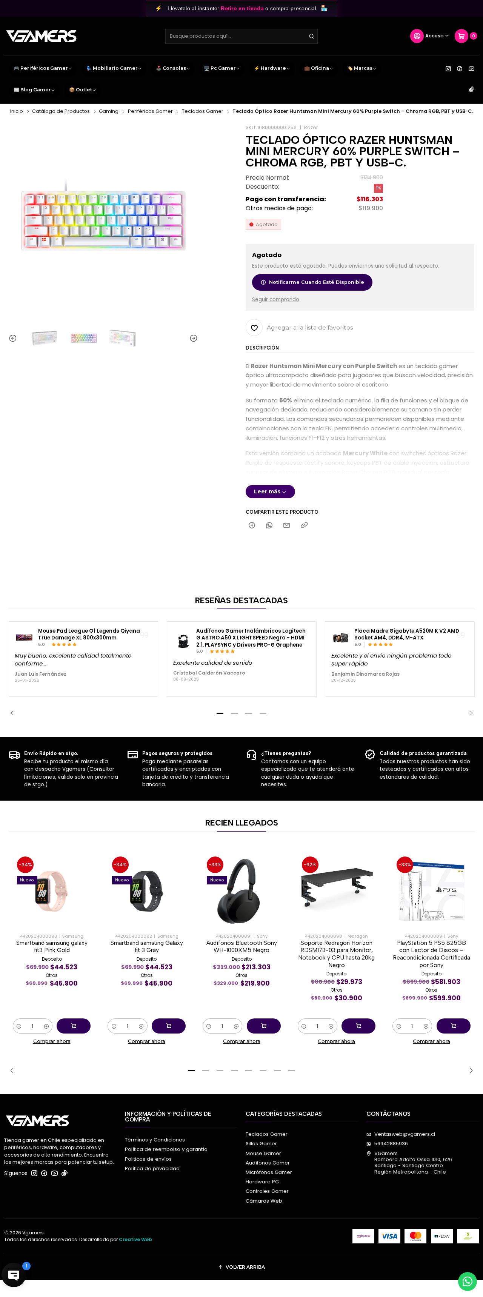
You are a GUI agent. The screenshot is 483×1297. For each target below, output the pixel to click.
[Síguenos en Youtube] (471, 68)
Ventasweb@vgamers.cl (404, 1134)
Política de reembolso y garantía (166, 1149)
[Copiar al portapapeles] (304, 525)
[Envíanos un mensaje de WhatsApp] (467, 1281)
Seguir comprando (275, 299)
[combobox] (241, 36)
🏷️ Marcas (359, 68)
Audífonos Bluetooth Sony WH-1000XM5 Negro (241, 946)
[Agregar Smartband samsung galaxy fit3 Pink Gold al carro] (74, 1026)
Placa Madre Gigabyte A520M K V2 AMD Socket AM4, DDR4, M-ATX (406, 635)
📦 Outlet (80, 89)
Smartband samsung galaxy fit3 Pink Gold (52, 946)
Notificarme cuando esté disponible (316, 282)
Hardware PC (262, 1181)
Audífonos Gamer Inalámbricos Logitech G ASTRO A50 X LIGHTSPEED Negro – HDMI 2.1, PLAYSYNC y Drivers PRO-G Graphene (251, 638)
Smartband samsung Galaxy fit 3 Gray (147, 946)
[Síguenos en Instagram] (448, 68)
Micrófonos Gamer (269, 1172)
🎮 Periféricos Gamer (41, 68)
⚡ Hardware (270, 68)
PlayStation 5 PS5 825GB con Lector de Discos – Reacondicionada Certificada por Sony (431, 954)
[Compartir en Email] (287, 525)
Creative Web (135, 1239)
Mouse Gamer (263, 1153)
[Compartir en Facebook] (252, 525)
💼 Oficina (316, 68)
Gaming (108, 111)
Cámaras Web (264, 1201)
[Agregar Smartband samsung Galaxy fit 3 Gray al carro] (169, 1026)
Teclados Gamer (202, 111)
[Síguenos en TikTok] (472, 89)
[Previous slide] (14, 338)
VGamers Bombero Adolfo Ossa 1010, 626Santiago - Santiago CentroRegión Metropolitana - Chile (413, 1162)
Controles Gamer (267, 1191)
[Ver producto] (24, 637)
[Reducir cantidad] (19, 1026)
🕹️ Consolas (171, 68)
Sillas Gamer (261, 1143)
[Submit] (311, 36)
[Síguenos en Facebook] (460, 68)
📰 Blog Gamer (32, 89)
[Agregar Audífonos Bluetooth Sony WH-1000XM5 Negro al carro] (264, 1026)
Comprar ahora (52, 1041)
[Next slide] (192, 338)
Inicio (16, 111)
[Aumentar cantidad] (46, 1026)
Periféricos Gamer (150, 111)
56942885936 (391, 1143)
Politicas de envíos (148, 1159)
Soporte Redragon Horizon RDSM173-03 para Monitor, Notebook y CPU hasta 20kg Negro (336, 954)
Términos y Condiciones (155, 1139)
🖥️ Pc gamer (220, 68)
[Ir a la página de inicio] (41, 36)
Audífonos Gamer (268, 1162)
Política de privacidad (152, 1168)
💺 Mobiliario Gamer (112, 68)
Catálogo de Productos (61, 111)
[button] (220, 713)
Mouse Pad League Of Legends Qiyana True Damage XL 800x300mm (89, 635)
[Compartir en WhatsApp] (269, 525)
